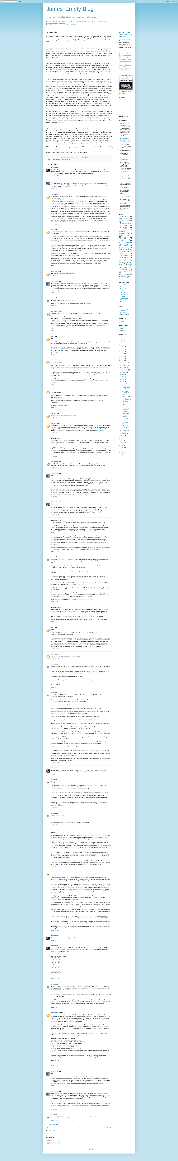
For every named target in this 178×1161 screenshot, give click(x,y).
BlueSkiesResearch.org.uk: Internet (127, 415)
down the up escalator (86, 69)
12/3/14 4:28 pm (55, 433)
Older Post (110, 1128)
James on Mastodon (91, 25)
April (123, 381)
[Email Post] (77, 157)
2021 (122, 344)
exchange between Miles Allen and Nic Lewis (76, 1117)
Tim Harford (123, 312)
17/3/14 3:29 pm (55, 514)
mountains (121, 259)
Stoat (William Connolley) (124, 299)
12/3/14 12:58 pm (55, 354)
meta (128, 257)
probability (124, 269)
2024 (122, 337)
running (130, 273)
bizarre (121, 220)
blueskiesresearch (125, 223)
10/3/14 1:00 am (55, 266)
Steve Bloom (54, 271)
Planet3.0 (122, 302)
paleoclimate (122, 262)
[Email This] (80, 157)
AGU (120, 216)
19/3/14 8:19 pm (55, 658)
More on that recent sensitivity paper (125, 158)
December (125, 363)
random (129, 271)
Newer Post (50, 1128)
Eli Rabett (122, 296)
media (121, 257)
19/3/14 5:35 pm (55, 648)
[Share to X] (84, 157)
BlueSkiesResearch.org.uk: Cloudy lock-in (127, 398)
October (124, 367)
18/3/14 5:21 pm (55, 551)
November (125, 365)
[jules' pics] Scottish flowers (125, 403)
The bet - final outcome (129, 177)
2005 (122, 454)
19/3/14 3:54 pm (55, 622)
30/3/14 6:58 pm (55, 1121)
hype (130, 249)
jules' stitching (124, 330)
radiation (121, 271)
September (125, 370)
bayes (127, 216)
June (123, 377)
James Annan (54, 181)
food (120, 247)
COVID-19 (122, 240)
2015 (122, 358)
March (124, 384)
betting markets (123, 218)
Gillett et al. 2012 (80, 238)
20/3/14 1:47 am (55, 687)
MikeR (52, 194)
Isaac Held (123, 294)
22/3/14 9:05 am (55, 1109)
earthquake (129, 242)
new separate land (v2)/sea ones (69, 949)
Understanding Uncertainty (124, 309)
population (129, 267)
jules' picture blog (51, 23)
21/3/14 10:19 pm (55, 1066)
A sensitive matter (125, 123)
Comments (52, 1143)
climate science (55, 159)
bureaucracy (123, 227)
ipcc (70, 159)
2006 (122, 452)
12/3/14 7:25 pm (55, 468)
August (124, 372)
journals (126, 255)
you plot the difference (58, 571)
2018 (122, 351)
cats (128, 229)
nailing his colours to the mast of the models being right (62, 84)
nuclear (130, 259)
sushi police (123, 276)
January (124, 433)
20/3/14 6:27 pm (55, 866)
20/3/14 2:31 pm (55, 808)
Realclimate (123, 284)
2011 (122, 440)
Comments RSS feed (65, 25)
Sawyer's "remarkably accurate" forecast (125, 409)
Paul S (52, 229)
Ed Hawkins (123, 292)
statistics (123, 274)
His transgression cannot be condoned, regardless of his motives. (125, 141)
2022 (122, 342)
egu (131, 244)
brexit (125, 225)
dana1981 (53, 413)
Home (80, 1128)
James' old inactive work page (76, 21)
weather (123, 278)
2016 (122, 356)
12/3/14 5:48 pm (55, 456)
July (123, 374)
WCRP (130, 276)
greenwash (121, 249)
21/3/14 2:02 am (55, 940)
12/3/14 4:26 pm (55, 418)
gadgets (126, 247)
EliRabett (53, 167)
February (124, 430)
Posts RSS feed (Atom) (52, 25)
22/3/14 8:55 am (55, 1086)
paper (63, 273)
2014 (122, 360)
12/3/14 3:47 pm (55, 408)
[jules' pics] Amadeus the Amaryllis (126, 424)
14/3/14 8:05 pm (55, 496)
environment (125, 245)
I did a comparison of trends (91, 582)
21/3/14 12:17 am (55, 930)
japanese (126, 253)
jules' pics (122, 328)
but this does (87, 303)
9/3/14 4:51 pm (55, 224)
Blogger (92, 1149)
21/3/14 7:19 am (55, 1007)
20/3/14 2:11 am (55, 762)
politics (121, 267)
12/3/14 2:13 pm (55, 384)
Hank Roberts (54, 311)
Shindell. (74, 300)
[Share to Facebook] (86, 157)
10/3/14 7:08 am (55, 276)
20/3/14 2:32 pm (55, 824)
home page (88, 21)
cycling (120, 242)
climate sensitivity (63, 159)
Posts (50, 1140)
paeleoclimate (126, 260)
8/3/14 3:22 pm (55, 175)
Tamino (122, 286)
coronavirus (122, 239)
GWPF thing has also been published (64, 129)
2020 (122, 346)
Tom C (52, 390)
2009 (122, 445)
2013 (122, 436)
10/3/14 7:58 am (55, 292)
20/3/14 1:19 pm (55, 774)
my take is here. (99, 430)
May (123, 379)
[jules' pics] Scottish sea (126, 419)
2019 (122, 349)
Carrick (53, 298)
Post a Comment (53, 1124)
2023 (122, 339)
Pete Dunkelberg (55, 1012)
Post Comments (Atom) (60, 1130)
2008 (122, 447)
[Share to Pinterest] (87, 157)
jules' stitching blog (61, 23)
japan (129, 251)
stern (130, 274)
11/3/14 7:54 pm (55, 331)
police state (127, 265)
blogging (129, 220)
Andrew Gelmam (124, 314)
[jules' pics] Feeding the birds (125, 393)
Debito (122, 321)
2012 (122, 438)
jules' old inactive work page (98, 21)
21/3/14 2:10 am (55, 978)
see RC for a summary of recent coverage (79, 63)
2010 (122, 443)
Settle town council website (78, 25)
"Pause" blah (125, 427)
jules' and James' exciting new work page (57, 21)
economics (124, 244)
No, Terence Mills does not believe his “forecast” (125, 34)
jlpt (119, 255)
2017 (122, 353)
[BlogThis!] (82, 157)
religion (124, 272)
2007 (122, 450)
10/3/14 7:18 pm (55, 306)
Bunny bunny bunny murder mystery (126, 387)
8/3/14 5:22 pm (55, 189)
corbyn (125, 237)
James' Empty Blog (70, 9)
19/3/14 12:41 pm (55, 602)
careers (121, 229)
